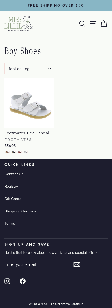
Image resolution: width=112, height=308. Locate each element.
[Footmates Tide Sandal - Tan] (7, 152)
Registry (11, 186)
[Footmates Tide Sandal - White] (25, 152)
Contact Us (13, 173)
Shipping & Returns (20, 210)
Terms (9, 223)
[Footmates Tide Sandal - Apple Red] (19, 152)
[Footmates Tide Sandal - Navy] (13, 152)
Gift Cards (12, 198)
